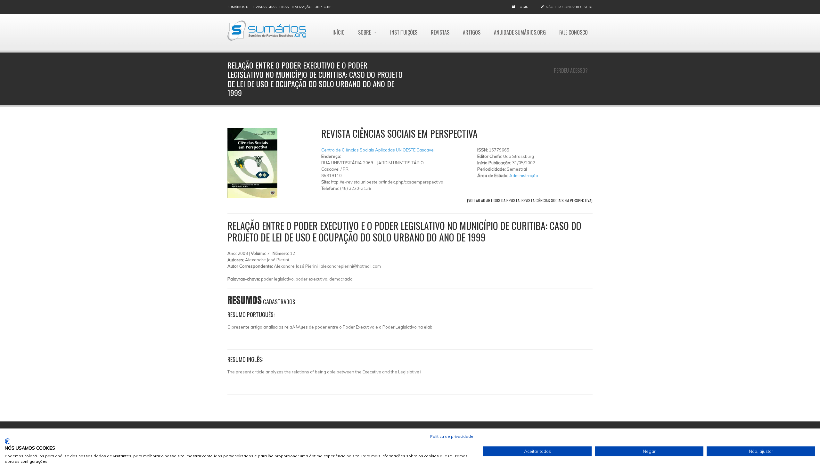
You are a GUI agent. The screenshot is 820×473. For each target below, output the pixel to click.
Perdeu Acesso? (571, 70)
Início (338, 32)
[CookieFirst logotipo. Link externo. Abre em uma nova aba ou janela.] (7, 441)
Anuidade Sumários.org (520, 32)
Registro (584, 7)
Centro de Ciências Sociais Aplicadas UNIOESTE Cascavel (378, 149)
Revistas (440, 32)
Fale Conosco (573, 32)
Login (523, 7)
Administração (523, 175)
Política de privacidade (451, 436)
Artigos (471, 32)
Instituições (403, 32)
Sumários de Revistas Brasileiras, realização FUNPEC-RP (279, 7)
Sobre (365, 32)
